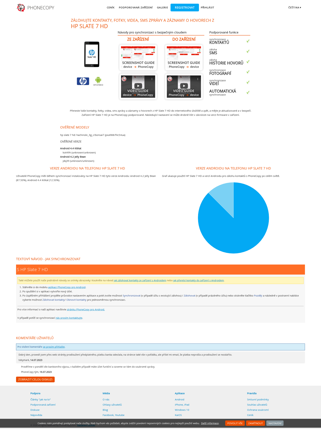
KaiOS (178, 415)
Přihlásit (207, 7)
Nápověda (36, 415)
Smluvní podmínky (258, 399)
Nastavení (275, 423)
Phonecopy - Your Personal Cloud (36, 8)
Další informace (210, 423)
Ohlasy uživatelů (112, 404)
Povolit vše (235, 423)
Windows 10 (182, 409)
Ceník (111, 7)
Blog (105, 409)
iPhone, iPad (182, 404)
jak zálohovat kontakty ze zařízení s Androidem (140, 280)
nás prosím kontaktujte (69, 317)
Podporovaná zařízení (136, 7)
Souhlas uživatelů (257, 404)
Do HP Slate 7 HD (184, 57)
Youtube (119, 415)
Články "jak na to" (40, 399)
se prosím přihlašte (54, 346)
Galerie (162, 7)
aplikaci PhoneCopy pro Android (66, 287)
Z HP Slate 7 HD (138, 57)
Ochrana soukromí (258, 409)
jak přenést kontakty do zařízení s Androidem (198, 280)
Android (179, 399)
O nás (106, 399)
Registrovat (185, 7)
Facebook (108, 415)
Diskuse (34, 409)
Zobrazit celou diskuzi (35, 379)
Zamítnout (255, 423)
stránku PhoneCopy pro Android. (86, 309)
